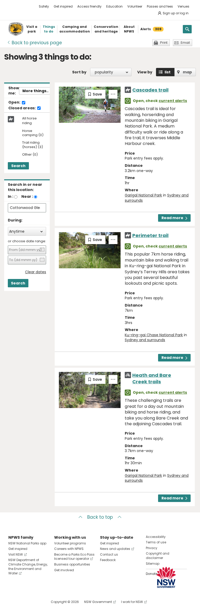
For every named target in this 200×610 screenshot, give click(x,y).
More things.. (35, 90)
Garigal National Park (143, 195)
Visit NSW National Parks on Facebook (13, 602)
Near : (27, 196)
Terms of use (156, 542)
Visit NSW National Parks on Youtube (35, 602)
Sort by (79, 72)
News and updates (115, 549)
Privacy (151, 548)
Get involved (64, 570)
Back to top (100, 517)
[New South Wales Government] (166, 577)
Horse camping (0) (32, 133)
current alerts (173, 100)
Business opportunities (72, 564)
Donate (151, 573)
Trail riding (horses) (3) (32, 145)
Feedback (108, 560)
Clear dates (35, 272)
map (187, 72)
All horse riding (29, 120)
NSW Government (98, 602)
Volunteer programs (70, 543)
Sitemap (152, 563)
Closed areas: (22, 108)
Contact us (109, 554)
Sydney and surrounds (145, 339)
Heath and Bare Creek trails (151, 378)
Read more (172, 217)
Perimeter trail (150, 235)
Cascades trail (150, 90)
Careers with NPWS (69, 549)
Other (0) (30, 154)
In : (10, 196)
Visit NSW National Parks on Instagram (24, 602)
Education (114, 6)
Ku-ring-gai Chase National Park (154, 335)
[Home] (15, 29)
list (168, 72)
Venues (183, 6)
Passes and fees (160, 6)
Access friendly (89, 6)
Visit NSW (15, 554)
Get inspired (63, 6)
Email (185, 42)
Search (18, 165)
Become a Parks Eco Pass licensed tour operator (74, 556)
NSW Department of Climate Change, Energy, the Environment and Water (28, 566)
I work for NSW (132, 602)
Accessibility (156, 537)
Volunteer (134, 6)
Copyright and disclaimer (157, 555)
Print (163, 42)
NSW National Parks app (27, 543)
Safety (44, 6)
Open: (14, 102)
